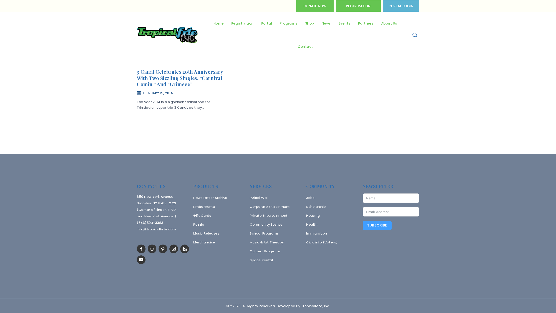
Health (312, 224)
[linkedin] (184, 249)
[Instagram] (173, 249)
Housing (313, 215)
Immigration (316, 233)
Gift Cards (202, 215)
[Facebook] (141, 249)
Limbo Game (204, 206)
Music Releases (206, 233)
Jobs (310, 197)
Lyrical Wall (259, 197)
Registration (358, 6)
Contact (305, 46)
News (326, 23)
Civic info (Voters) (322, 242)
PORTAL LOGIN (401, 6)
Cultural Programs (265, 251)
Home (218, 23)
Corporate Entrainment (270, 206)
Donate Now (314, 6)
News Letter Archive (210, 197)
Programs (289, 23)
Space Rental (261, 260)
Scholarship (316, 206)
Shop (309, 23)
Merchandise (204, 242)
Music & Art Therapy (267, 242)
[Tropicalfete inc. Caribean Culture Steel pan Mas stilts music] (167, 35)
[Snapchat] (152, 249)
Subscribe (377, 225)
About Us (389, 23)
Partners (366, 23)
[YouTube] (141, 259)
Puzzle (198, 224)
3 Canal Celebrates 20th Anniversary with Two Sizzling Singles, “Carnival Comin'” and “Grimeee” (180, 77)
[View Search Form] (414, 35)
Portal (266, 23)
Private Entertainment (269, 215)
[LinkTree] (163, 249)
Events (345, 23)
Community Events (266, 224)
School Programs (264, 233)
